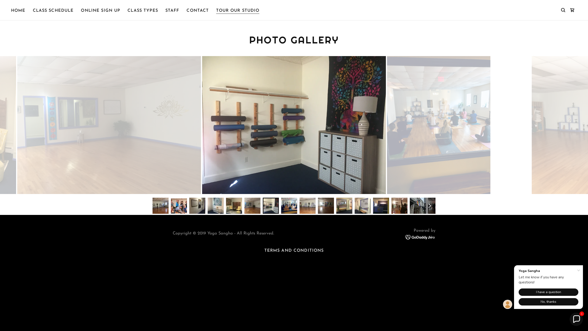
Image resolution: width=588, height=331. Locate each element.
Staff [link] (172, 11)
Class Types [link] (142, 11)
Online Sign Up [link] (100, 11)
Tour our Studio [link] (237, 11)
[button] (572, 10)
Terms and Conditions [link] (294, 251)
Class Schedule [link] (53, 11)
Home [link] (18, 11)
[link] (420, 237)
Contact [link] (198, 11)
